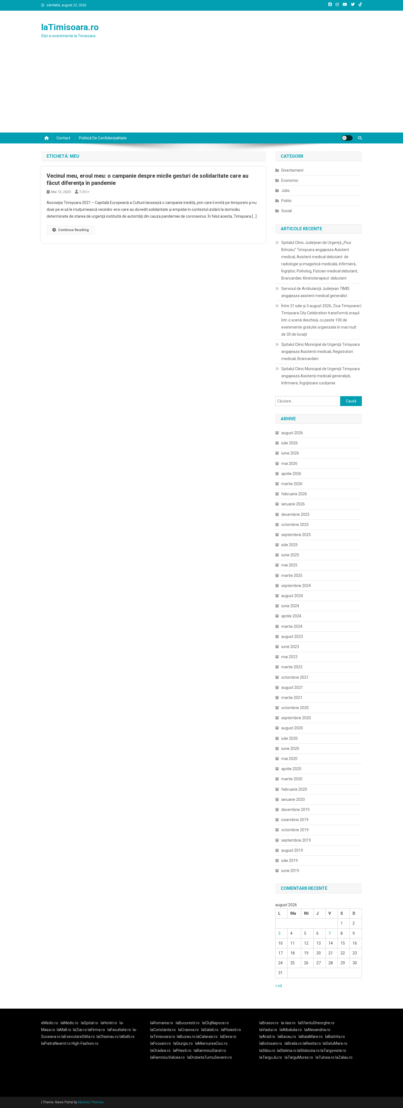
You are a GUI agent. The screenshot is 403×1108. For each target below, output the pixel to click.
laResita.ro (312, 1043)
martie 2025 (291, 575)
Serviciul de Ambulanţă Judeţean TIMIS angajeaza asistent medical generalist (315, 292)
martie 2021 (291, 697)
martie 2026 (291, 484)
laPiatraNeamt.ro (56, 1043)
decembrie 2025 (295, 514)
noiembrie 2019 (294, 820)
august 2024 (292, 596)
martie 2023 (291, 667)
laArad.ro (267, 1036)
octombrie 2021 (295, 677)
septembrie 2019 (296, 840)
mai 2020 (289, 758)
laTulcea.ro (325, 1057)
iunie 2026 (290, 453)
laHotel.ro (109, 1023)
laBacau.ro (287, 1036)
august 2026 (292, 433)
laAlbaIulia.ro (291, 1030)
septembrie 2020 (296, 718)
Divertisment (292, 170)
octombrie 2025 (295, 524)
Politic (286, 200)
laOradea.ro (160, 1050)
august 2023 (292, 636)
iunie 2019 (290, 870)
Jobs (285, 190)
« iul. (279, 985)
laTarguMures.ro (299, 1057)
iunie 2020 (290, 748)
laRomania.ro (161, 1023)
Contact (63, 138)
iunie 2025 (290, 555)
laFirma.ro (96, 1030)
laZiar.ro (80, 1030)
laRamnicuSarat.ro (210, 1050)
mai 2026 (289, 463)
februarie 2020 (294, 789)
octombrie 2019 (295, 830)
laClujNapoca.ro (215, 1023)
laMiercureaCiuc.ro (211, 1043)
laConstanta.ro (163, 1030)
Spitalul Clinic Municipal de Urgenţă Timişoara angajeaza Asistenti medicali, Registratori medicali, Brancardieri (320, 351)
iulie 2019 (289, 860)
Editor (85, 191)
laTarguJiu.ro (272, 1057)
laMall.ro (64, 1030)
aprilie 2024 (291, 616)
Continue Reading (73, 230)
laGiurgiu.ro (184, 1043)
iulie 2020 (289, 738)
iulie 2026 (289, 443)
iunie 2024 (290, 606)
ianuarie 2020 (293, 799)
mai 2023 (289, 657)
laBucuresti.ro (188, 1023)
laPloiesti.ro (231, 1030)
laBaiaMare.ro (311, 1036)
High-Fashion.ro (85, 1043)
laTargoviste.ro (333, 1050)
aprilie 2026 (291, 473)
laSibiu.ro (267, 1050)
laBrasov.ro (269, 1023)
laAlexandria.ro (317, 1030)
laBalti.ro (127, 1036)
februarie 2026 (294, 494)
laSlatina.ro (286, 1050)
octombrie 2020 (295, 708)
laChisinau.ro (108, 1036)
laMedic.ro (70, 1023)
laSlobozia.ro (308, 1050)
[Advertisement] (201, 91)
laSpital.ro (89, 1023)
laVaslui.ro (269, 1030)
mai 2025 (289, 565)
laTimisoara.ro (70, 27)
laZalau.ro (344, 1057)
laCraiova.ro (188, 1030)
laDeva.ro (228, 1036)
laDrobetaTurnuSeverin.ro (209, 1057)
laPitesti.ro (182, 1050)
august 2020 (292, 728)
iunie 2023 (290, 646)
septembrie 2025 (296, 535)
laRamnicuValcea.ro (167, 1057)
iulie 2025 (289, 545)
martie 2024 (291, 626)
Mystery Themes (91, 1102)
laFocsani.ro (160, 1043)
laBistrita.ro (335, 1036)
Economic (289, 180)
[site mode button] (347, 138)
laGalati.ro (209, 1030)
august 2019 (292, 850)
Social (286, 211)
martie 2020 (291, 779)
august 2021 (292, 687)
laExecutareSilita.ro (78, 1036)
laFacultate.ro (119, 1030)
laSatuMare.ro (335, 1043)
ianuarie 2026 (293, 504)
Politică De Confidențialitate (103, 138)
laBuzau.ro (186, 1036)
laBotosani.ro (270, 1043)
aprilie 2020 (291, 769)
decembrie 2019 (295, 809)
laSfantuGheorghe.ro (316, 1023)
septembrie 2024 (296, 585)
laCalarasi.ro (207, 1036)
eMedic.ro (49, 1023)
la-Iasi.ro (288, 1023)
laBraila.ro (293, 1043)
